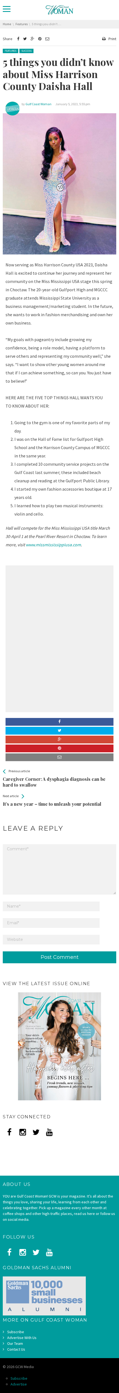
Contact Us (16, 1349)
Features (10, 51)
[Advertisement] (59, 602)
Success (26, 51)
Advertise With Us (22, 1337)
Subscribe (15, 1331)
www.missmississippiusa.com (53, 544)
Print (112, 38)
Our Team (15, 1343)
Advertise (19, 1384)
